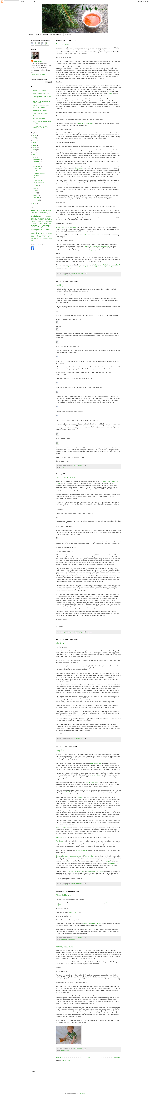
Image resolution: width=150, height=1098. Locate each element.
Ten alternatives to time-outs (40, 110)
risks (68, 939)
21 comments (79, 273)
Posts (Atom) (66, 1060)
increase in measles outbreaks (92, 923)
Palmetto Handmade (62, 828)
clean (110, 93)
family (40, 223)
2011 (34, 150)
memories (68, 740)
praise (32, 235)
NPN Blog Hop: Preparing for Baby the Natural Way (41, 106)
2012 (34, 147)
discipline (73, 632)
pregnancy (38, 235)
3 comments (79, 465)
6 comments (79, 631)
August (36, 185)
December (37, 159)
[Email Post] (85, 273)
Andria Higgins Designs (92, 782)
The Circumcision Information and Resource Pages (99, 267)
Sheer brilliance (63, 895)
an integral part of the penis (85, 123)
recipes (33, 237)
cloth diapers (40, 218)
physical (84, 250)
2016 (34, 138)
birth (50, 212)
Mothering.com (97, 265)
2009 (34, 154)
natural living (64, 939)
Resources (68, 35)
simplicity (67, 885)
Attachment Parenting (56, 35)
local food (34, 229)
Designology (112, 863)
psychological (94, 250)
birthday (33, 214)
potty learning (48, 233)
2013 (34, 145)
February (37, 197)
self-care (49, 236)
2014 (34, 143)
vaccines (72, 939)
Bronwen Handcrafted (81, 850)
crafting (62, 467)
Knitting (59, 285)
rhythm (39, 237)
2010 (34, 152)
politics (42, 233)
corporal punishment (66, 632)
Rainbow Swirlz (88, 856)
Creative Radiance (96, 775)
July (35, 188)
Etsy (63, 754)
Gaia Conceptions (106, 862)
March (36, 195)
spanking (90, 632)
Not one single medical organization (66, 227)
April (35, 193)
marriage (63, 740)
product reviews (47, 235)
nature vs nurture (65, 1050)
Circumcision (62, 44)
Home (31, 35)
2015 (34, 140)
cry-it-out (40, 221)
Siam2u (68, 792)
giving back (79, 632)
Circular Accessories (75, 856)
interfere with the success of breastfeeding (96, 246)
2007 (34, 203)
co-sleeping (48, 218)
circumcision (64, 274)
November (37, 161)
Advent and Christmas (37, 210)
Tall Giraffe (80, 797)
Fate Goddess (60, 841)
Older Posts (117, 1057)
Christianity (36, 216)
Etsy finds (61, 750)
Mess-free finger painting (39, 90)
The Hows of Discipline (39, 118)
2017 (34, 135)
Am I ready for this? (65, 477)
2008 (34, 157)
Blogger (82, 1093)
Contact (45, 35)
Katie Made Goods (95, 763)
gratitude (34, 225)
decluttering (49, 221)
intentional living (36, 227)
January (36, 200)
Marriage (60, 643)
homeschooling (47, 225)
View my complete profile (38, 74)
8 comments (79, 1048)
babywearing (43, 212)
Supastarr (65, 856)
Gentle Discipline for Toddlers (41, 93)
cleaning (33, 218)
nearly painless (78, 169)
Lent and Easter (47, 227)
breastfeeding (48, 214)
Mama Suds (59, 837)
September (37, 166)
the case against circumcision (94, 235)
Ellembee (58, 856)
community (34, 219)
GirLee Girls (91, 811)
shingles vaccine (73, 912)
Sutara (67, 862)
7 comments (79, 738)
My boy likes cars (64, 946)
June (35, 190)
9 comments (79, 883)
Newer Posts (59, 1057)
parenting (69, 274)
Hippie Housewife (38, 61)
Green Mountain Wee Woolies (95, 871)
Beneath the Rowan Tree (75, 871)
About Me (38, 35)
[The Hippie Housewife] (32, 249)
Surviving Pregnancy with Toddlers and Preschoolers (40, 126)
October (36, 164)
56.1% (63, 219)
